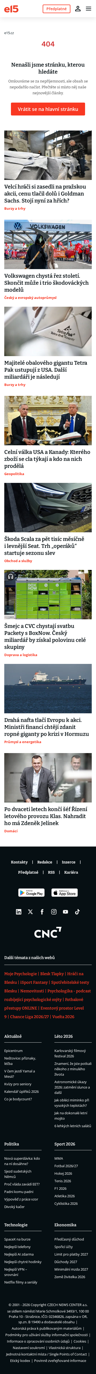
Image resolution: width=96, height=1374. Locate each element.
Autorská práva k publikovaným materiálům (47, 1328)
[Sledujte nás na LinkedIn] (18, 911)
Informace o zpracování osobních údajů (38, 1341)
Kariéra (71, 872)
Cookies (80, 1341)
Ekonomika (65, 1225)
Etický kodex (20, 1360)
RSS (51, 872)
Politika (11, 1144)
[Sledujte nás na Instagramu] (54, 911)
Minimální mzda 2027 (71, 1269)
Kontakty (19, 862)
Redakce (44, 862)
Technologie (15, 1225)
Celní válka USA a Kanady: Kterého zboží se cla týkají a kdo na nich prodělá (47, 459)
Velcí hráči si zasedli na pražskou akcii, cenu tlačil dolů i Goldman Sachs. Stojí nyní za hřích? (45, 193)
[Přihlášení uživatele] (78, 8)
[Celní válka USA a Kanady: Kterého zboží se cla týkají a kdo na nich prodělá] (48, 420)
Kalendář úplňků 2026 (21, 1091)
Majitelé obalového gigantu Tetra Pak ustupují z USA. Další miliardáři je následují (45, 370)
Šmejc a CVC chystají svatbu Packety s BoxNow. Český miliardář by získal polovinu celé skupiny (45, 636)
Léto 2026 (63, 1036)
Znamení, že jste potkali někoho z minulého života (72, 1069)
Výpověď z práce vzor (21, 1199)
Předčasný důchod (69, 1239)
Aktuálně (13, 1036)
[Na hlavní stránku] (11, 8)
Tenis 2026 (62, 1180)
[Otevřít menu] (88, 8)
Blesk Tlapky (52, 973)
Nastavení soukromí (29, 1347)
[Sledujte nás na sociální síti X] (30, 911)
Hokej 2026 (63, 1173)
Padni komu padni (18, 1191)
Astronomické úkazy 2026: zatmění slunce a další (72, 1087)
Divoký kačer (14, 1206)
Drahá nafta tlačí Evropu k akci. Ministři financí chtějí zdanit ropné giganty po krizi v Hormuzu (46, 727)
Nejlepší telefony (17, 1246)
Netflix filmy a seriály (20, 1282)
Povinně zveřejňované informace (60, 1360)
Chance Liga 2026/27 (29, 1016)
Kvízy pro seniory (17, 1084)
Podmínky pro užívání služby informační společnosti (46, 1334)
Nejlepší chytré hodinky (23, 1261)
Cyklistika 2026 (66, 1203)
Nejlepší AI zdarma (19, 1254)
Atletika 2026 (64, 1196)
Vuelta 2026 (63, 1016)
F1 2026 (60, 1188)
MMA (58, 1158)
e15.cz (9, 32)
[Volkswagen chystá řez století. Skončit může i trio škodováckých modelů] (48, 244)
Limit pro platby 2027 (71, 1254)
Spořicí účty (63, 1246)
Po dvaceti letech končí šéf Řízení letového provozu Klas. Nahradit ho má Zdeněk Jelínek (45, 816)
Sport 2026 (64, 1144)
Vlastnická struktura (65, 1347)
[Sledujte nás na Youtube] (65, 911)
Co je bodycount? (18, 1099)
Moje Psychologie (20, 973)
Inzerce (68, 862)
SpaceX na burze (17, 1239)
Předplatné (28, 872)
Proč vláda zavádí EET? (22, 1184)
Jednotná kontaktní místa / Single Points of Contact (46, 1354)
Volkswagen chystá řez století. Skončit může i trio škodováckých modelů (46, 283)
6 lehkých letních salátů (72, 1125)
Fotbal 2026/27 (66, 1165)
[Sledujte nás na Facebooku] (42, 911)
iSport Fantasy (34, 982)
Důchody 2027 (65, 1261)
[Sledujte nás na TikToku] (77, 911)
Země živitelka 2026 (69, 1276)
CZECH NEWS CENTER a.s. (67, 1304)
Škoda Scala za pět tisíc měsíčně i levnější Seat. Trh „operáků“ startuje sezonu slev (44, 546)
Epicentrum (13, 1050)
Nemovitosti (32, 991)
